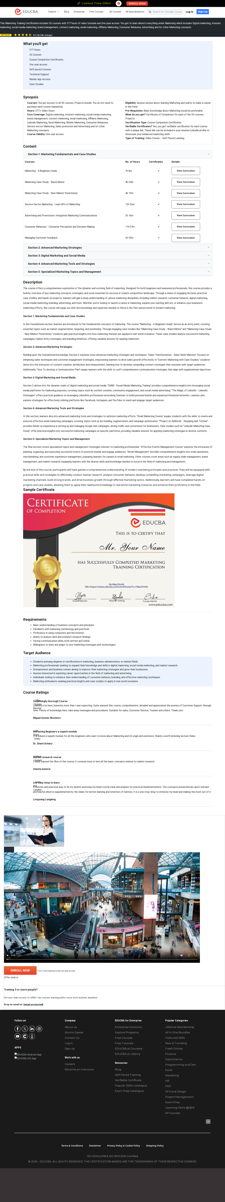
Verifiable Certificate (128, 1080)
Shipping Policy (155, 1145)
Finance (170, 1053)
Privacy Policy (33, 1196)
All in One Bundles (177, 1032)
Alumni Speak (74, 1032)
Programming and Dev (180, 1064)
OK (66, 1182)
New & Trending (176, 1043)
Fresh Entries (174, 1048)
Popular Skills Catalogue (131, 1085)
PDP (168, 1086)
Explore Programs (127, 1032)
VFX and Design (175, 1091)
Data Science (174, 1059)
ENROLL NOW (20, 970)
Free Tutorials (124, 1043)
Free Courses (96, 11)
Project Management (179, 1096)
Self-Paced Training (128, 1074)
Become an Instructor (79, 1069)
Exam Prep (172, 1102)
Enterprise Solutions (128, 1027)
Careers (70, 1064)
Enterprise (79, 11)
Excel (168, 1070)
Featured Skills (175, 1037)
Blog (66, 11)
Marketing (172, 1075)
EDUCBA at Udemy (127, 1053)
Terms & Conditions (72, 1145)
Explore (52, 11)
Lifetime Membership (179, 1027)
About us (71, 1027)
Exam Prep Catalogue (129, 1090)
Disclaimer (95, 1145)
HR (167, 1080)
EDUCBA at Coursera (128, 1048)
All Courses (115, 11)
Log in (189, 11)
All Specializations (135, 11)
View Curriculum (186, 170)
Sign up (70, 1048)
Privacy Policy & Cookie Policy (123, 1145)
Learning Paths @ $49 (179, 1107)
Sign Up (202, 11)
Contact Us (72, 1037)
